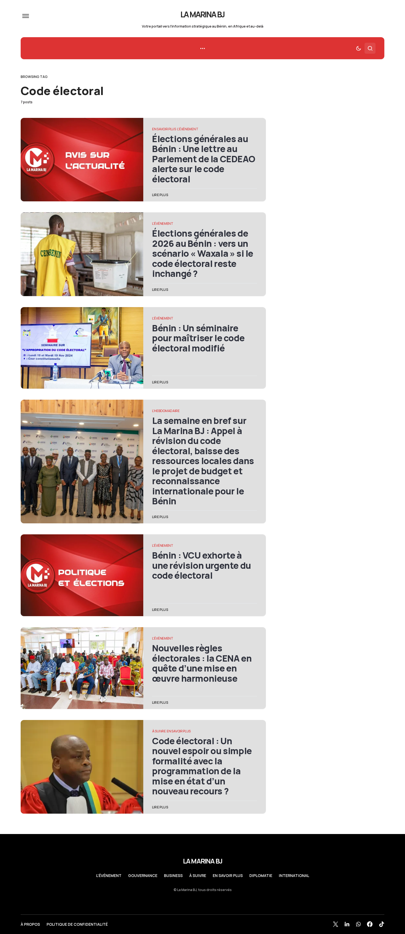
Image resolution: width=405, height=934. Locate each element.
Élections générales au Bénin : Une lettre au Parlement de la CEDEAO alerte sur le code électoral (203, 159)
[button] (25, 16)
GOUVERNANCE (142, 876)
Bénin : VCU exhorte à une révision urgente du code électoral (201, 565)
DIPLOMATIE (260, 876)
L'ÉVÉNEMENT (187, 129)
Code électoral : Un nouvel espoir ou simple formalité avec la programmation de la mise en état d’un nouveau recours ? (202, 766)
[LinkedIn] (347, 924)
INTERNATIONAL (294, 876)
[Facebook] (369, 924)
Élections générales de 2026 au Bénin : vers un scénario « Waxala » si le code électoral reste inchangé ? (202, 253)
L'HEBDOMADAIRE (166, 410)
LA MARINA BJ (202, 14)
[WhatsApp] (358, 924)
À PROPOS (30, 924)
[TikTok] (381, 924)
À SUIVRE (159, 731)
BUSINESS (173, 876)
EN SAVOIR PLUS (164, 129)
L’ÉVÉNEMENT (108, 876)
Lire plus (160, 195)
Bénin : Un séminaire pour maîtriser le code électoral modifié (198, 338)
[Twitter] (335, 924)
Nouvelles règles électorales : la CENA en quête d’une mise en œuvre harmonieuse (202, 663)
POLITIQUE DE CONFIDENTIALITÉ (77, 924)
